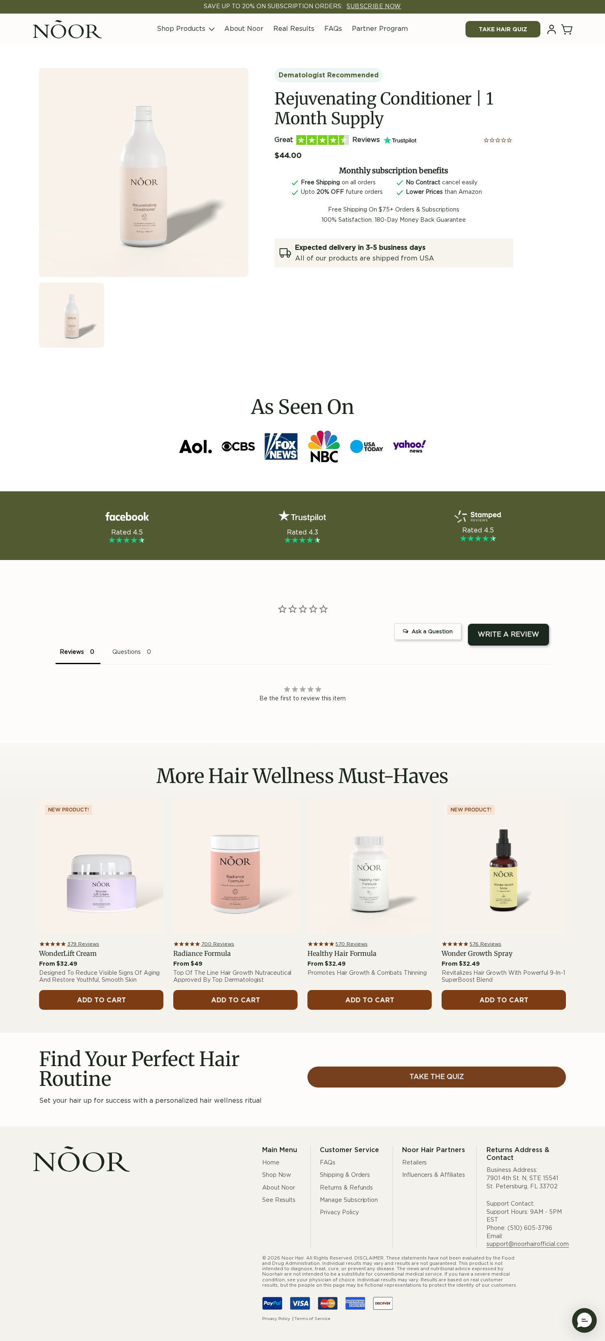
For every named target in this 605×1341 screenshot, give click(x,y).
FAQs (333, 29)
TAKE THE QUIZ (437, 1077)
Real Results (293, 29)
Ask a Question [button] (432, 631)
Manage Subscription (349, 1200)
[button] (567, 29)
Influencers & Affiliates (433, 1175)
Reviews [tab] (72, 652)
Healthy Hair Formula (342, 954)
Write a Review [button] (508, 634)
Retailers (414, 1163)
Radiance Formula (202, 954)
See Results (279, 1200)
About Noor (243, 29)
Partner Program (380, 29)
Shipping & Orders (345, 1175)
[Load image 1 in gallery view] (71, 315)
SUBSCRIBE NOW (374, 6)
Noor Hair (293, 1258)
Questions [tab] (126, 652)
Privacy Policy (339, 1212)
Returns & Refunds (346, 1188)
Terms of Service (312, 1319)
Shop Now (276, 1175)
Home (270, 1163)
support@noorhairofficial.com (527, 1244)
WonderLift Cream (68, 954)
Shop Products (181, 29)
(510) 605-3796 (529, 1228)
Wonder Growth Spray (477, 954)
